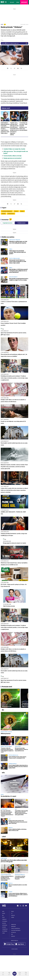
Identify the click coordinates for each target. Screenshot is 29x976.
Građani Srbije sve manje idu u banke (14, 149)
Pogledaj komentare (7, 223)
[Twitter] (20, 905)
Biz (3, 915)
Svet (2, 24)
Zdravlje (4, 919)
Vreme (12, 917)
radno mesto (11, 213)
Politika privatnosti (15, 930)
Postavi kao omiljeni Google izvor (10, 43)
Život (3, 917)
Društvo (10, 827)
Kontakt (13, 936)
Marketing (13, 924)
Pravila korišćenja (15, 928)
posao (16, 211)
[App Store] (20, 944)
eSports (4, 927)
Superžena (4, 925)
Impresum (13, 926)
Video (12, 911)
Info (3, 911)
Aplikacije (13, 932)
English (13, 915)
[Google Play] (9, 944)
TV (11, 913)
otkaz (22, 211)
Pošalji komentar (21, 223)
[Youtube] (26, 905)
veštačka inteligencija (7, 211)
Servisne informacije (20, 874)
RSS (12, 934)
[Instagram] (23, 905)
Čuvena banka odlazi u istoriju (12, 156)
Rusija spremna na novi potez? (13, 158)
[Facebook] (17, 905)
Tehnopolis (4, 929)
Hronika (10, 891)
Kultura (4, 923)
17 (6, 239)
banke (4, 213)
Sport (3, 913)
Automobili (4, 931)
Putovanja (4, 921)
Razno (2, 794)
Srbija (10, 249)
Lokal (3, 933)
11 (4, 24)
